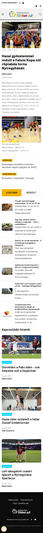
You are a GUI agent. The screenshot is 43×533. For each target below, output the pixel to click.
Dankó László (7, 74)
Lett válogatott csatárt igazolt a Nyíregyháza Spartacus (17, 475)
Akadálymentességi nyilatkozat (18, 519)
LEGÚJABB (11, 192)
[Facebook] (19, 3)
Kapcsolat (13, 500)
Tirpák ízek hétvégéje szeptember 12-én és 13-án (27, 202)
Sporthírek (7, 362)
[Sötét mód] (40, 6)
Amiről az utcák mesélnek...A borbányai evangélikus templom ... (28, 242)
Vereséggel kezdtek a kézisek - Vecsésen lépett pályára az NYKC (19, 166)
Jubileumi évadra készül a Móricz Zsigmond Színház (27, 266)
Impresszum (27, 500)
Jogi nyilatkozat (21, 503)
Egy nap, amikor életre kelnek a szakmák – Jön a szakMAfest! (26, 221)
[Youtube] (23, 3)
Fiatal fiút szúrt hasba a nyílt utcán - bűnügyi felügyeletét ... (28, 286)
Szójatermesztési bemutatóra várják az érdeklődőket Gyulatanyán (27, 307)
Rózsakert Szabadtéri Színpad (18, 178)
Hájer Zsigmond (8, 430)
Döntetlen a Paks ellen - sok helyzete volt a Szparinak (21, 369)
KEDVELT (31, 192)
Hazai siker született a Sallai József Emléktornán (20, 421)
